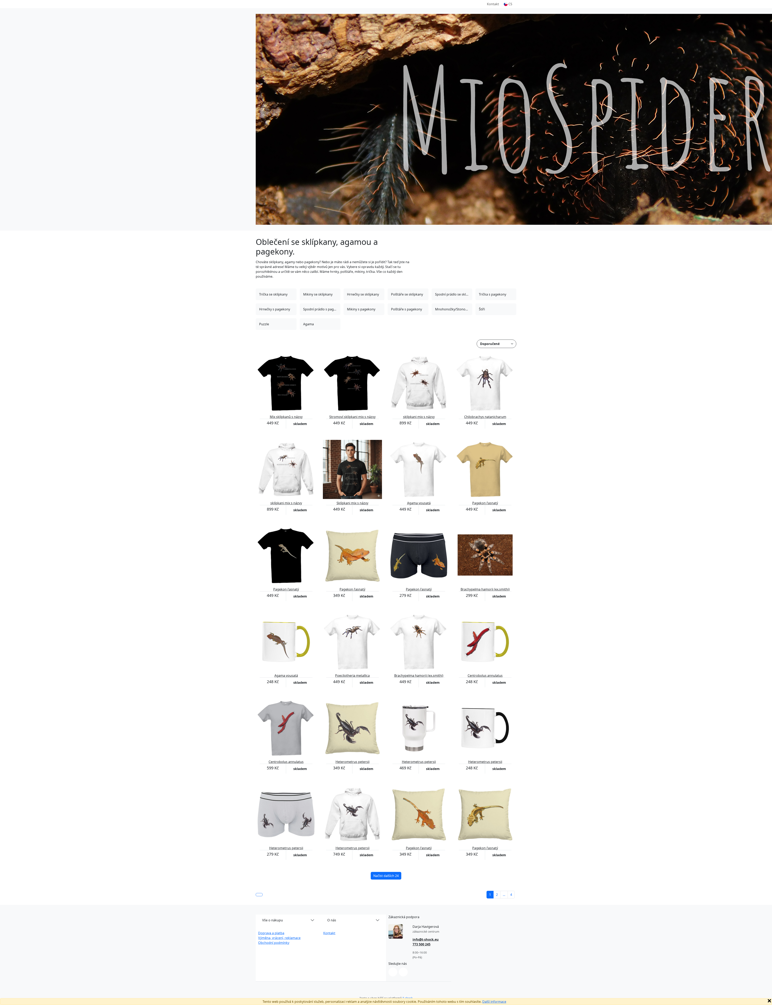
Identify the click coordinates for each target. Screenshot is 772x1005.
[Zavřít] (769, 1000)
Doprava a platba (271, 933)
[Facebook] (403, 972)
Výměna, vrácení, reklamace (279, 938)
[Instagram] (393, 972)
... (504, 894)
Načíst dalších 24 (386, 876)
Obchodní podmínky (273, 942)
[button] (508, 4)
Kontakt (493, 4)
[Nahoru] (259, 894)
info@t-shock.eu (426, 939)
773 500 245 (421, 944)
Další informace (494, 1001)
